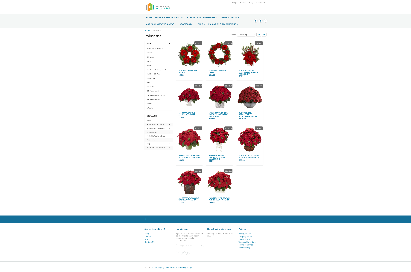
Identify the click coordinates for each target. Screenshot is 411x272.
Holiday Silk (151, 78)
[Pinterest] (183, 253)
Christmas (150, 57)
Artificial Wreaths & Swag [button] (156, 136)
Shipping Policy (245, 236)
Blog (251, 2)
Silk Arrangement (153, 91)
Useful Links (152, 116)
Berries (149, 53)
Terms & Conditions (247, 242)
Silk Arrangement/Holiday (156, 95)
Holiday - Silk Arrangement (156, 70)
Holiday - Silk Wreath (154, 74)
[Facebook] (178, 253)
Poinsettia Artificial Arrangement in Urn (187, 114)
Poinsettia (150, 87)
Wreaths (150, 108)
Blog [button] (150, 144)
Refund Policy (244, 247)
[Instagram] (187, 253)
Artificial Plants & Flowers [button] (156, 128)
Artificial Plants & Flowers (200, 17)
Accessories (186, 24)
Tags (149, 43)
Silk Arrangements (153, 99)
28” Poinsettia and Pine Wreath (188, 71)
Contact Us (261, 2)
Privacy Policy (244, 234)
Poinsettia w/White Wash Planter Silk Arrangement (219, 199)
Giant (149, 61)
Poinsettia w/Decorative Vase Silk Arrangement (189, 199)
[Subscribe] (201, 245)
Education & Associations (222, 24)
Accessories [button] (151, 140)
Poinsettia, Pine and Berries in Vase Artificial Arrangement (249, 72)
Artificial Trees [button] (152, 132)
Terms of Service (245, 245)
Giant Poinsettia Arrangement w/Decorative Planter (248, 114)
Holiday (149, 65)
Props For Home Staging (167, 17)
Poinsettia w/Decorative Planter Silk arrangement (249, 156)
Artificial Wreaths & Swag (160, 24)
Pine (148, 82)
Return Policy (244, 239)
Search (243, 2)
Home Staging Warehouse (163, 267)
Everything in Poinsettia (155, 48)
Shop (234, 2)
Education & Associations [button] (156, 148)
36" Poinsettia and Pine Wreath (218, 71)
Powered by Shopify (185, 267)
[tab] (158, 124)
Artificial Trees (228, 17)
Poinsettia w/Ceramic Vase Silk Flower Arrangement (189, 156)
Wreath (149, 104)
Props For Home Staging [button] (155, 124)
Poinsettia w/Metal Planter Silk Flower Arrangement (217, 157)
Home (149, 17)
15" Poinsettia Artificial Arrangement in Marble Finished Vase (218, 114)
